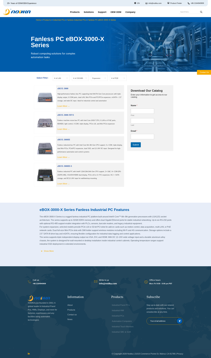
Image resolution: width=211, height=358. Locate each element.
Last (132, 125)
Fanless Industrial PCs (76, 20)
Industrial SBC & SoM (121, 332)
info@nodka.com (108, 283)
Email (134, 131)
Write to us (104, 280)
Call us (36, 280)
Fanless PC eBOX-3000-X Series (102, 20)
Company (130, 12)
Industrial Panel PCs (121, 305)
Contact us (72, 315)
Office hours (155, 280)
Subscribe (179, 321)
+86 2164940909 (197, 3)
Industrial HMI (118, 310)
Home (38, 20)
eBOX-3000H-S (64, 166)
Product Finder (176, 3)
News (69, 319)
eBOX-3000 (62, 88)
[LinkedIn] (29, 354)
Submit (136, 145)
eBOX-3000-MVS (65, 115)
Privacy (180, 354)
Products (75, 12)
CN (138, 3)
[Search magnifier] (201, 12)
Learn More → (63, 106)
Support (102, 12)
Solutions (89, 12)
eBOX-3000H (63, 139)
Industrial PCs (59, 20)
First (132, 115)
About (70, 305)
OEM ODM (116, 12)
